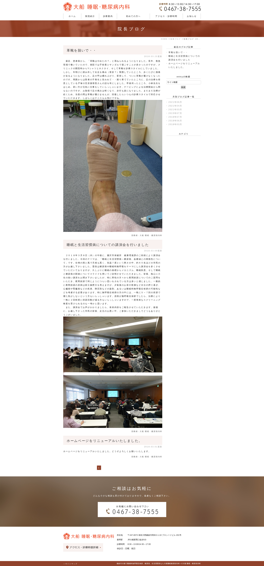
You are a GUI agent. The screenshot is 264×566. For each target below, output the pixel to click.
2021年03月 (175, 109)
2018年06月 (175, 120)
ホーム (72, 16)
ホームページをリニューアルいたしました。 (104, 441)
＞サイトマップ (70, 564)
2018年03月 (175, 124)
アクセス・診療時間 (166, 16)
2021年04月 (175, 106)
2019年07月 (175, 113)
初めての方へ (133, 16)
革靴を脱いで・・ (82, 50)
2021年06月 (175, 102)
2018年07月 (175, 117)
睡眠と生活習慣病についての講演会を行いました (108, 245)
